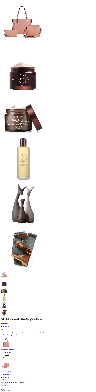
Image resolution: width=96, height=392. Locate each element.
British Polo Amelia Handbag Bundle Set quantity (12, 382)
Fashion (2, 349)
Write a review (4, 323)
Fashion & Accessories (10, 349)
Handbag (8, 390)
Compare (3, 386)
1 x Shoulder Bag (6, 352)
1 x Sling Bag (5, 374)
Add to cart (3, 384)
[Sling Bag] (6, 370)
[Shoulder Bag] (6, 348)
